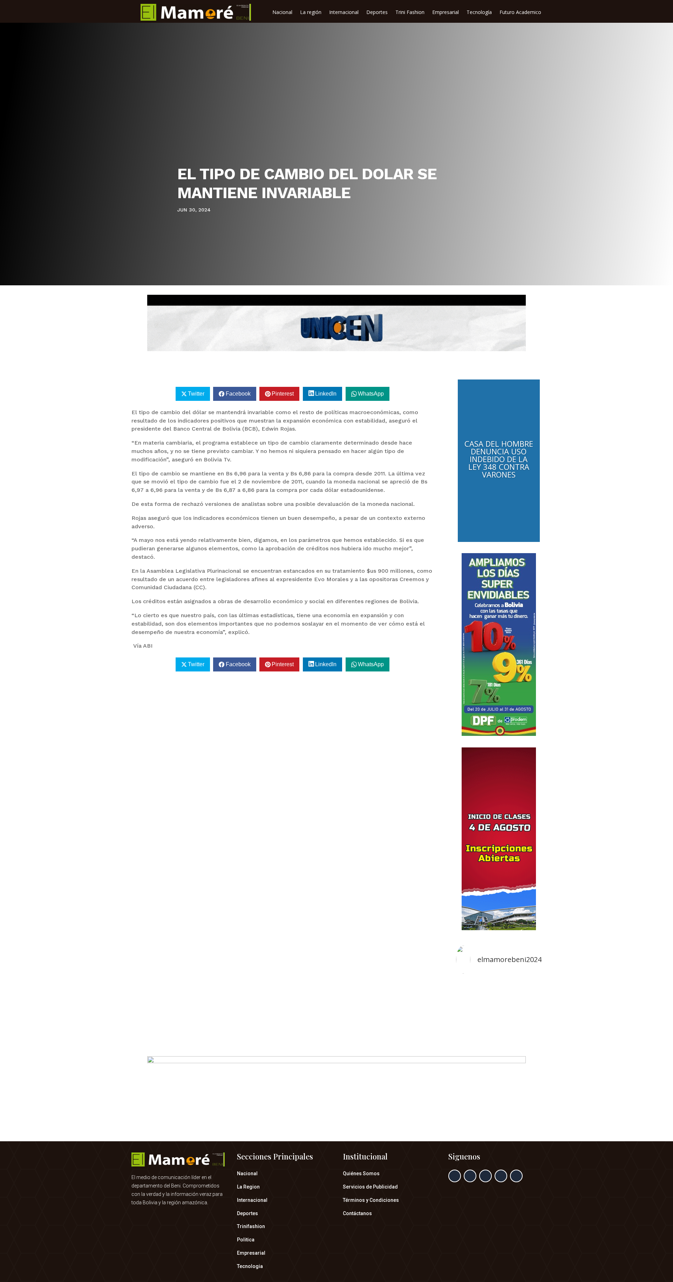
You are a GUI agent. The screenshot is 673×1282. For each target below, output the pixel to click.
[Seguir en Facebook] (454, 1176)
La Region (248, 1187)
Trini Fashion (409, 12)
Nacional (282, 12)
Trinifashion (251, 1226)
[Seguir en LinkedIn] (501, 1176)
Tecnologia (250, 1266)
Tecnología (479, 12)
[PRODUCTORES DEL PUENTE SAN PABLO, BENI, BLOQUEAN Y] (499, 1006)
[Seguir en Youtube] (516, 1176)
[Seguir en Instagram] (485, 1176)
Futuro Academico (520, 12)
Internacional (344, 12)
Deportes (377, 12)
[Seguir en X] (470, 1176)
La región (310, 12)
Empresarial (445, 12)
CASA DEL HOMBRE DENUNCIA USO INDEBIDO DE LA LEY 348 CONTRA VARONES (498, 459)
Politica (245, 1239)
